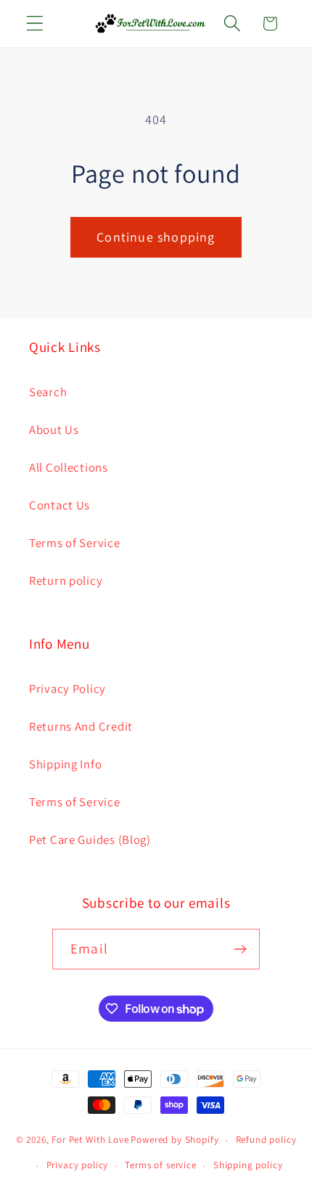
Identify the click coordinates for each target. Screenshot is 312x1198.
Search (48, 392)
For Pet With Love (90, 1140)
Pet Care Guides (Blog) (90, 840)
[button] (35, 23)
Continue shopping (156, 237)
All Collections (68, 467)
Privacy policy (77, 1165)
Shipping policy (248, 1165)
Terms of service (160, 1165)
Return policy (65, 580)
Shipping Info (65, 764)
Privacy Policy (67, 689)
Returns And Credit (81, 726)
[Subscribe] (240, 949)
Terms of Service (74, 543)
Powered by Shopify (174, 1140)
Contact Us (59, 505)
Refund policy (266, 1139)
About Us (54, 430)
